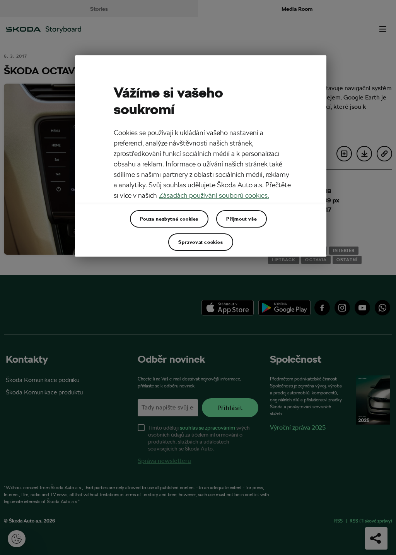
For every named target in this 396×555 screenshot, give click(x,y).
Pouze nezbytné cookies (169, 219)
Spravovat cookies (200, 242)
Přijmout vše (241, 219)
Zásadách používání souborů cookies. (214, 195)
